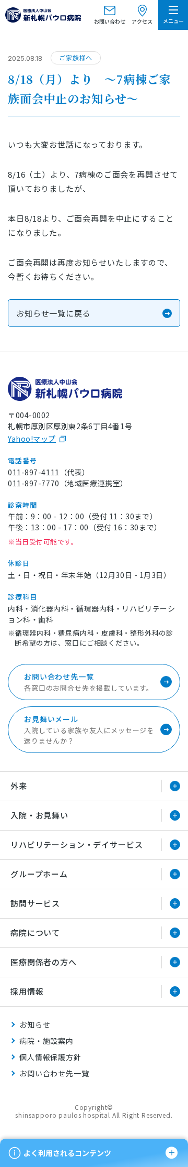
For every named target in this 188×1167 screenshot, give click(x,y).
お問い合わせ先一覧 (54, 1073)
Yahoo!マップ (32, 438)
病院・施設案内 (46, 1040)
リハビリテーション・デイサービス (76, 844)
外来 (18, 785)
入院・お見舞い (39, 815)
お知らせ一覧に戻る (53, 313)
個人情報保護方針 (50, 1057)
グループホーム (39, 873)
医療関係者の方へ (43, 961)
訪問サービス (35, 903)
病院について (35, 932)
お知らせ (34, 1024)
